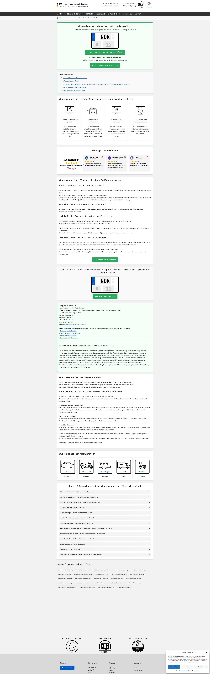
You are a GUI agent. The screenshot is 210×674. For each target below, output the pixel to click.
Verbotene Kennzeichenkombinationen (72, 544)
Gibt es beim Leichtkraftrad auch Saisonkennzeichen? (77, 523)
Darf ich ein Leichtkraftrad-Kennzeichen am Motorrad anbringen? (81, 554)
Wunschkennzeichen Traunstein (119, 574)
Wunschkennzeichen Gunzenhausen (84, 570)
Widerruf (91, 670)
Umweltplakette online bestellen (70, 549)
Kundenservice (67, 668)
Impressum (196, 670)
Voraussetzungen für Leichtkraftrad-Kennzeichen (76, 513)
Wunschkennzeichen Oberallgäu (65, 583)
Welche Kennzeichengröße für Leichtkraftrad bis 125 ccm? (79, 497)
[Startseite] (57, 18)
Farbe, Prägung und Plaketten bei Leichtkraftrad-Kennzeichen (80, 502)
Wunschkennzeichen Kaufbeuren (106, 587)
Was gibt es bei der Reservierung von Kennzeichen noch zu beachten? (82, 533)
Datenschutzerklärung (186, 670)
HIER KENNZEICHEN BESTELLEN (105, 65)
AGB (89, 672)
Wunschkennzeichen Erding (64, 574)
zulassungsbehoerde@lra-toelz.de (75, 324)
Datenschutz (92, 668)
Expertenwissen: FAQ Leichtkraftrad (74, 90)
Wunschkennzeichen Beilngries (139, 570)
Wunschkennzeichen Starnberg (102, 574)
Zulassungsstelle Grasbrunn (69, 338)
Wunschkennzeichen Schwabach (83, 583)
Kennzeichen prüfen (105, 296)
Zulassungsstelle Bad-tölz (68, 331)
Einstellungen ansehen (201, 667)
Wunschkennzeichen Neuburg (101, 578)
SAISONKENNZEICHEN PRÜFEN (105, 259)
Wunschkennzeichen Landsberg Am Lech (67, 587)
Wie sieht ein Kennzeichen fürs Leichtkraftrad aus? (76, 492)
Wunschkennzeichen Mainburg (65, 578)
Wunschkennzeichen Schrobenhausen (83, 574)
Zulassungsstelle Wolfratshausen (70, 333)
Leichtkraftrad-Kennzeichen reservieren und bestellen (78, 518)
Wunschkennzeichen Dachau (137, 574)
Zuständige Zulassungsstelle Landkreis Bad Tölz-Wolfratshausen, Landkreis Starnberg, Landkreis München (96, 84)
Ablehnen (186, 667)
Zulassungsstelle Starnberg (68, 335)
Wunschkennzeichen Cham (117, 578)
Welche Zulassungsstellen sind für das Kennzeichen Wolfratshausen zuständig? (86, 528)
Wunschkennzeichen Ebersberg (65, 570)
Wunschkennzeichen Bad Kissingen (121, 570)
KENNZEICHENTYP (113, 14)
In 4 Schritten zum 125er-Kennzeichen (75, 78)
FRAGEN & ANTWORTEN (132, 14)
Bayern (62, 18)
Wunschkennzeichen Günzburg (133, 578)
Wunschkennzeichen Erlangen (116, 583)
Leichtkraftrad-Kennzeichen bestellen (72, 507)
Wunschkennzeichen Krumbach (133, 583)
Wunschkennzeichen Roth (100, 583)
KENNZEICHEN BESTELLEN (95, 14)
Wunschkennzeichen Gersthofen (87, 587)
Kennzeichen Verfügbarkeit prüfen (105, 52)
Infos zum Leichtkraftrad (70, 81)
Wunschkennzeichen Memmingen (83, 578)
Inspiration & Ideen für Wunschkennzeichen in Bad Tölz (78, 539)
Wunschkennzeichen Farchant (103, 570)
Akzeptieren (174, 667)
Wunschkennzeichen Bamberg (124, 587)
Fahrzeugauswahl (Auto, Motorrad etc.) (75, 87)
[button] (207, 653)
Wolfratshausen (70, 18)
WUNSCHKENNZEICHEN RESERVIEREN (71, 14)
